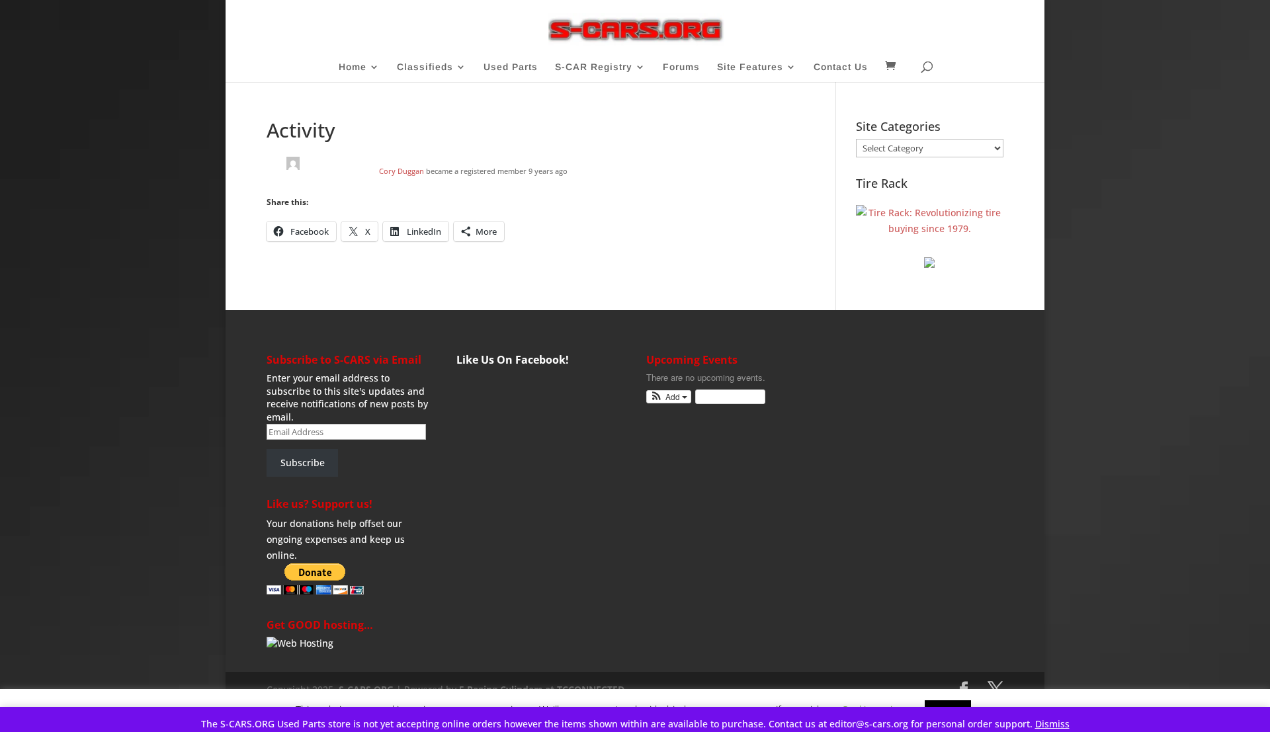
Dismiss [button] (1052, 723)
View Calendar (727, 396)
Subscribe (302, 462)
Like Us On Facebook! (512, 359)
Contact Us (841, 67)
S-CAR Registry (593, 67)
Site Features (750, 67)
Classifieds (425, 67)
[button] (669, 397)
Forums (681, 67)
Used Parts (511, 67)
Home (352, 67)
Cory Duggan (401, 171)
